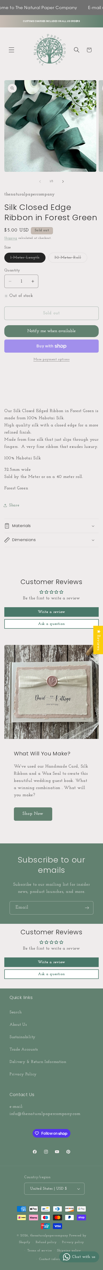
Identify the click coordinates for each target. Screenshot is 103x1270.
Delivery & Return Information (38, 1062)
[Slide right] (63, 181)
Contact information (54, 1259)
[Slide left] (40, 181)
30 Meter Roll (70, 259)
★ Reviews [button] (98, 639)
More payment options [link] (52, 359)
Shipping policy (69, 1250)
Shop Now (33, 814)
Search (16, 1012)
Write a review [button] (51, 612)
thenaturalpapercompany (49, 1235)
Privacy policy (73, 1242)
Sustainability (22, 1037)
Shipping (10, 238)
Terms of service (39, 1250)
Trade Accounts (24, 1049)
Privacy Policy (23, 1074)
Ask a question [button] (51, 624)
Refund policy (46, 1242)
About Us (18, 1025)
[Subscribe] (86, 908)
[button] (11, 50)
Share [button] (14, 505)
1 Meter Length (28, 259)
